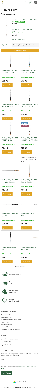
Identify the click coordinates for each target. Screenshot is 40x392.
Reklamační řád (5, 327)
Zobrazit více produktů (19, 39)
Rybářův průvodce (6, 325)
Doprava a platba (6, 315)
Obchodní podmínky (7, 317)
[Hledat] (25, 2)
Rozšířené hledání (20, 50)
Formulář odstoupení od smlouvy (10, 329)
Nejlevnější (16, 45)
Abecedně (32, 45)
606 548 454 (7, 342)
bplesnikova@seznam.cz (11, 339)
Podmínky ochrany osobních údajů (11, 320)
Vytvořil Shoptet (22, 382)
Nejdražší (24, 45)
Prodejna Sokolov (6, 322)
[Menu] (36, 2)
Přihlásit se (7, 373)
